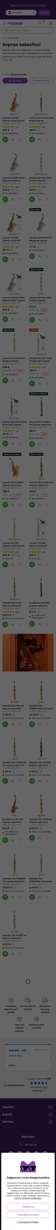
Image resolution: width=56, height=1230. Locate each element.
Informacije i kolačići (28, 1222)
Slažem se (28, 1207)
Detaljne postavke (28, 1215)
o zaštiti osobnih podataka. (32, 1197)
